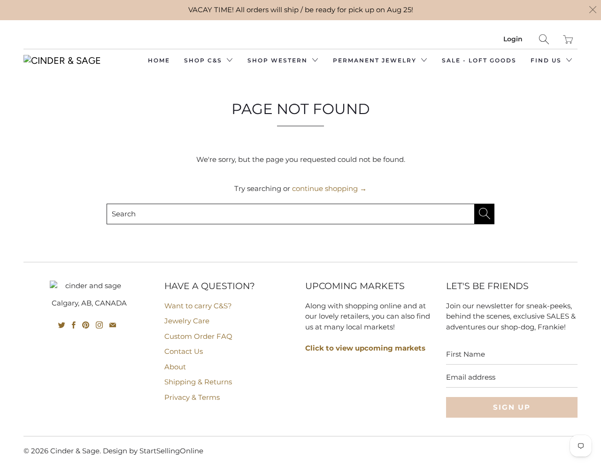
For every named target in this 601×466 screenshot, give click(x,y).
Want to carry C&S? (198, 305)
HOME (159, 60)
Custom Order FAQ (198, 336)
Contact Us (183, 351)
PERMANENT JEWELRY (376, 60)
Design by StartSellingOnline (153, 450)
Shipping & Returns (198, 381)
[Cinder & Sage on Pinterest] (85, 324)
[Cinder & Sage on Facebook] (74, 324)
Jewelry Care (186, 320)
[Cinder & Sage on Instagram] (99, 324)
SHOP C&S (204, 60)
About (175, 366)
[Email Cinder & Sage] (112, 324)
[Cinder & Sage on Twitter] (61, 324)
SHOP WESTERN (278, 60)
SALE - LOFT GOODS (479, 60)
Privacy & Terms (192, 397)
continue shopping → (329, 188)
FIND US (547, 60)
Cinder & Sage (75, 450)
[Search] (544, 39)
